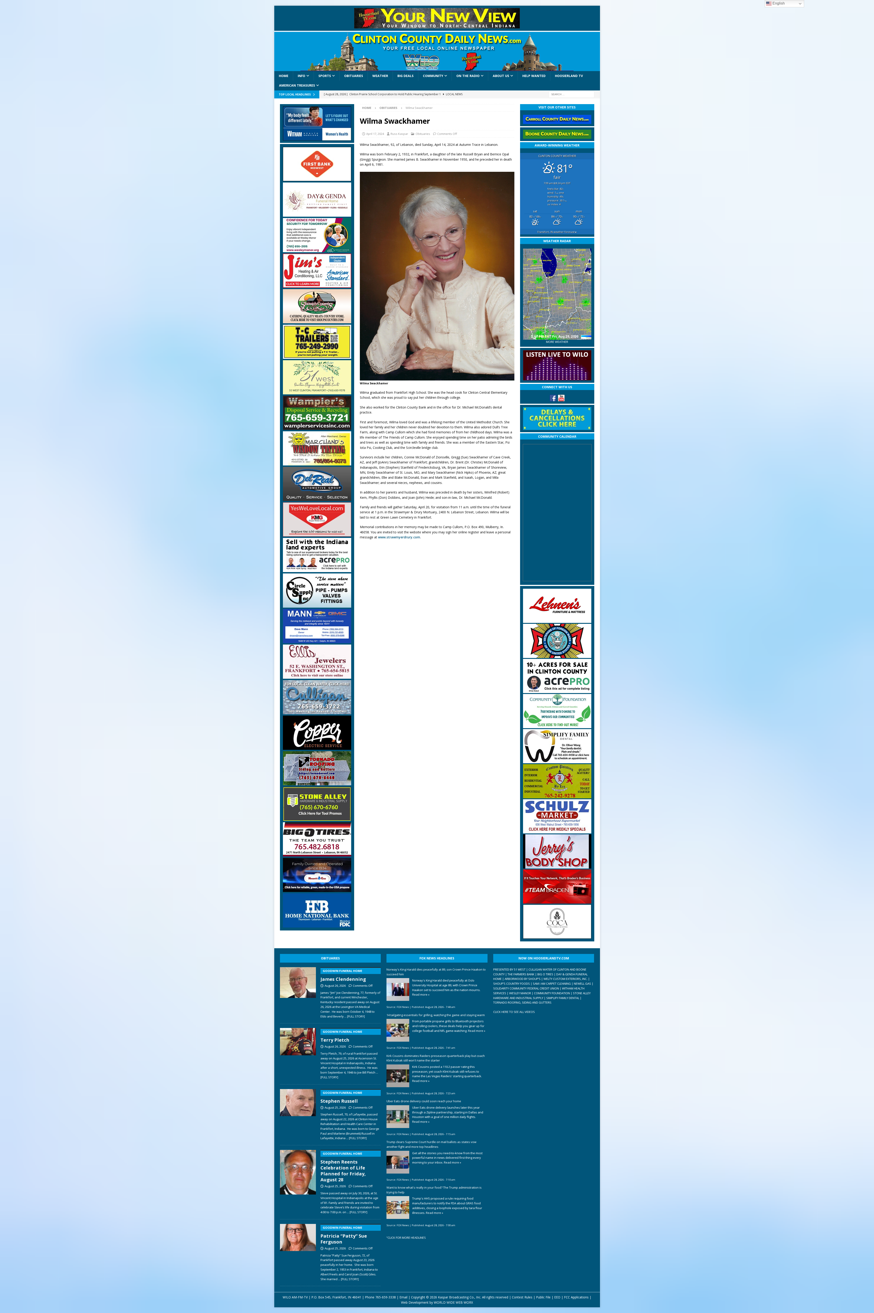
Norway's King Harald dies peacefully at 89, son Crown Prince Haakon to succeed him (436, 971)
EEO (557, 1297)
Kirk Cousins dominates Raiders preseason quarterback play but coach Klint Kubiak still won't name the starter (435, 1058)
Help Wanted (534, 76)
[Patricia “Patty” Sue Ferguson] (298, 1251)
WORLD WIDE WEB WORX (453, 1302)
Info (301, 76)
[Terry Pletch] (298, 1052)
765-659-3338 (385, 1297)
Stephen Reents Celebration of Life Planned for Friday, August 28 (343, 1167)
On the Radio (468, 76)
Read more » (420, 994)
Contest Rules (522, 1297)
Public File (543, 1297)
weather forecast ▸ (557, 232)
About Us (501, 76)
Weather (380, 76)
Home (283, 76)
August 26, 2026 (335, 986)
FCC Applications (576, 1297)
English (778, 3)
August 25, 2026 (335, 1107)
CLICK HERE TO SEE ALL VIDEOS (514, 1012)
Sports (324, 76)
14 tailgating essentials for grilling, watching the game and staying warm (435, 1015)
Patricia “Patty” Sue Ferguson (343, 1235)
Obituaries (353, 76)
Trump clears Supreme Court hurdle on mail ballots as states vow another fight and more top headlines (431, 1144)
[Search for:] (571, 94)
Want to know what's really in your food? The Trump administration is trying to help (434, 1189)
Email (403, 1297)
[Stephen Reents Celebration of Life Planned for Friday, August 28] (298, 1181)
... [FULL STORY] (354, 1016)
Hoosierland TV (569, 76)
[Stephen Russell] (298, 1113)
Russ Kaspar (399, 134)
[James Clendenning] (298, 991)
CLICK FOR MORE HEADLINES (407, 1238)
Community (433, 76)
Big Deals (405, 76)
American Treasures (297, 85)
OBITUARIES (330, 958)
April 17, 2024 (375, 134)
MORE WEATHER (557, 342)
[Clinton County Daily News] (437, 51)
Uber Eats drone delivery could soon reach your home (423, 1101)
